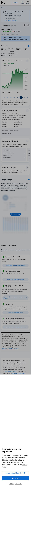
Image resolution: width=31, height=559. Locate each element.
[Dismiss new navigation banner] (28, 12)
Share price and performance (12, 61)
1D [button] (4, 97)
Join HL (15, 3)
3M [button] (14, 97)
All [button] (27, 97)
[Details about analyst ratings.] (29, 180)
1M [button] (10, 97)
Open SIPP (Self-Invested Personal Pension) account (15, 297)
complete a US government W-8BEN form (17, 39)
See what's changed (11, 20)
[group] (15, 97)
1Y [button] (21, 97)
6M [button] (18, 97)
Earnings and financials (10, 141)
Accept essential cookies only (16, 473)
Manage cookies (15, 484)
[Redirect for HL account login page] (15, 214)
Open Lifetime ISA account (15, 312)
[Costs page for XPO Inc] (15, 170)
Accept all (15, 478)
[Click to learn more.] (29, 46)
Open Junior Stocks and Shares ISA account (15, 327)
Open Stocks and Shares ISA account (15, 265)
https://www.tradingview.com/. (10, 348)
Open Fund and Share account (15, 279)
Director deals (6, 133)
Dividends (6, 150)
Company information (9, 111)
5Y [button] (24, 97)
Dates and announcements (10, 130)
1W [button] (7, 97)
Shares (3, 8)
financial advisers (10, 371)
